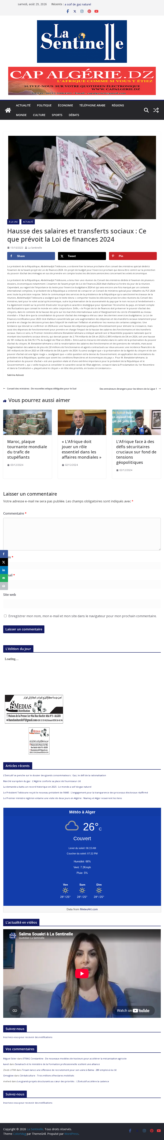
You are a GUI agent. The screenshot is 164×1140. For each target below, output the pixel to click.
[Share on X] (4, 562)
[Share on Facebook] (4, 554)
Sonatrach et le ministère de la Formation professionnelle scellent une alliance (57, 1064)
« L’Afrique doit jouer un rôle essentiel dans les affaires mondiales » (81, 449)
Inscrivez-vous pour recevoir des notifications (27, 1037)
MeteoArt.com (89, 909)
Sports (57, 115)
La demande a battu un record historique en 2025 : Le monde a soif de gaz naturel (47, 786)
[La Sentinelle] (8, 110)
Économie (65, 105)
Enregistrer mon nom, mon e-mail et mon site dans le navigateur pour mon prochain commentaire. (82, 616)
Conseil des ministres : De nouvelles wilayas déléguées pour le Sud (41, 388)
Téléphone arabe (92, 105)
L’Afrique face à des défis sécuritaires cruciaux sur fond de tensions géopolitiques (136, 452)
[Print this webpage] (4, 586)
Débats (74, 115)
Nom (8, 557)
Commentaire (15, 513)
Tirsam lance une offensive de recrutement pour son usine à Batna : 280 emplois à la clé (69, 1069)
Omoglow (8, 1075)
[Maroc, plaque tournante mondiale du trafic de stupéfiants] (27, 411)
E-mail (9, 575)
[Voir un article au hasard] (156, 110)
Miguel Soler (10, 1058)
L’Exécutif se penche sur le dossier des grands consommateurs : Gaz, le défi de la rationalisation (54, 775)
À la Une (13, 221)
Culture (39, 115)
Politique (44, 105)
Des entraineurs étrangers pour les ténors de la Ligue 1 (128, 388)
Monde (21, 115)
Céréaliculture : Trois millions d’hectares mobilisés (47, 1075)
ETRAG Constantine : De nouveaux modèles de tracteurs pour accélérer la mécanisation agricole (75, 1058)
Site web (9, 594)
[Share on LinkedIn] (4, 570)
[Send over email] (4, 578)
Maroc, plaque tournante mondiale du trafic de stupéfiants (27, 449)
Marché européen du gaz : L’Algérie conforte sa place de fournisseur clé (42, 781)
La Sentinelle (35, 247)
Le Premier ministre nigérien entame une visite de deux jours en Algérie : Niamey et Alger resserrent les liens (62, 798)
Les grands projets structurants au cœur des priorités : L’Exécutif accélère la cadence (63, 1081)
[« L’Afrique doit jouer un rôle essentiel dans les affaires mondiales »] (82, 411)
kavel (6, 1064)
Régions (118, 105)
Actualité (23, 105)
